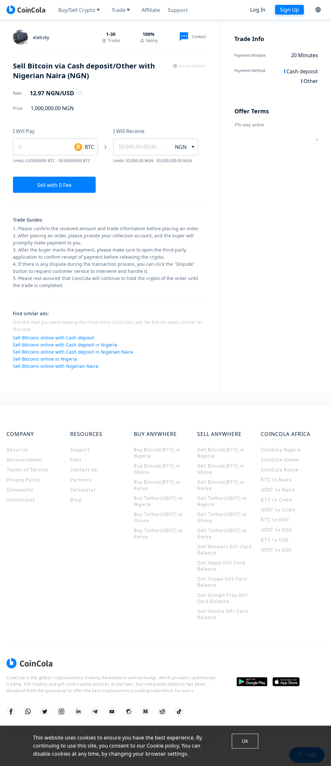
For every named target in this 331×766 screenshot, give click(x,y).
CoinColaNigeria (281, 449)
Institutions (20, 499)
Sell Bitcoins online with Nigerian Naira (55, 366)
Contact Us (83, 469)
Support (80, 449)
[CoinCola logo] (25, 10)
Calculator (83, 489)
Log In (257, 9)
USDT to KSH (276, 530)
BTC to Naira (276, 479)
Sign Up (289, 9)
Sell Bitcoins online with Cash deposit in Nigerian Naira (73, 352)
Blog (75, 499)
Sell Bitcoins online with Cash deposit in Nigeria (65, 345)
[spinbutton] (140, 147)
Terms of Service (27, 469)
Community (19, 489)
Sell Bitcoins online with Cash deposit (53, 338)
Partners (81, 479)
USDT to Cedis (278, 509)
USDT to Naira (278, 489)
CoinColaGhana (280, 459)
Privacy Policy (23, 479)
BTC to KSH (275, 520)
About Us (17, 449)
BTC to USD (275, 540)
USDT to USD (276, 550)
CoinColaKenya (279, 469)
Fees (76, 459)
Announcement (24, 459)
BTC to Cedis (277, 499)
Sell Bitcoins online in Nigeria (45, 359)
